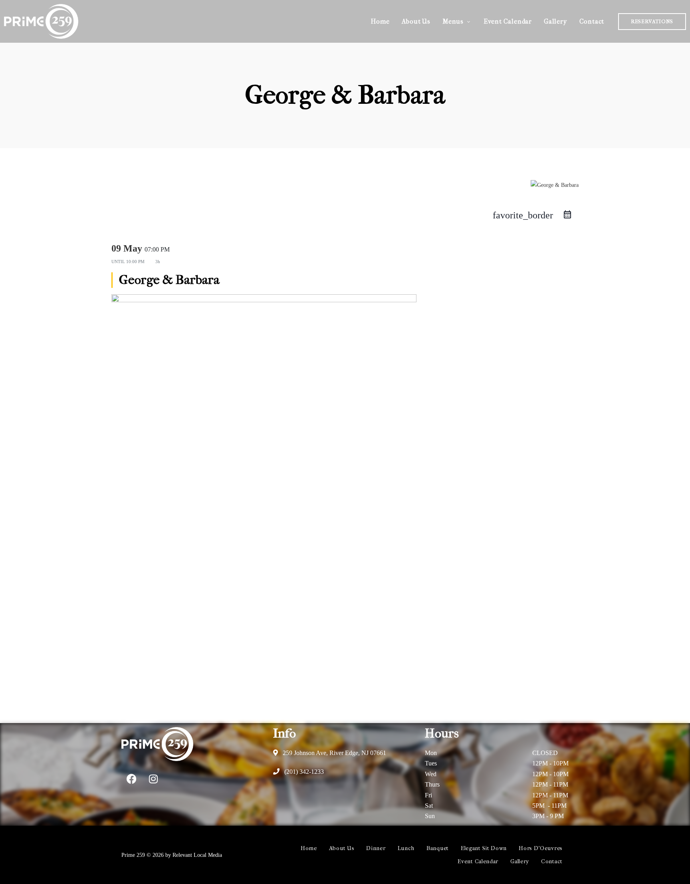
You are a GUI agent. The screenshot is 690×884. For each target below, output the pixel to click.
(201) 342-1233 (303, 771)
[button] (652, 21)
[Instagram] (153, 779)
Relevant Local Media (197, 855)
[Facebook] (131, 779)
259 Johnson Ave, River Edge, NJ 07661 (333, 752)
